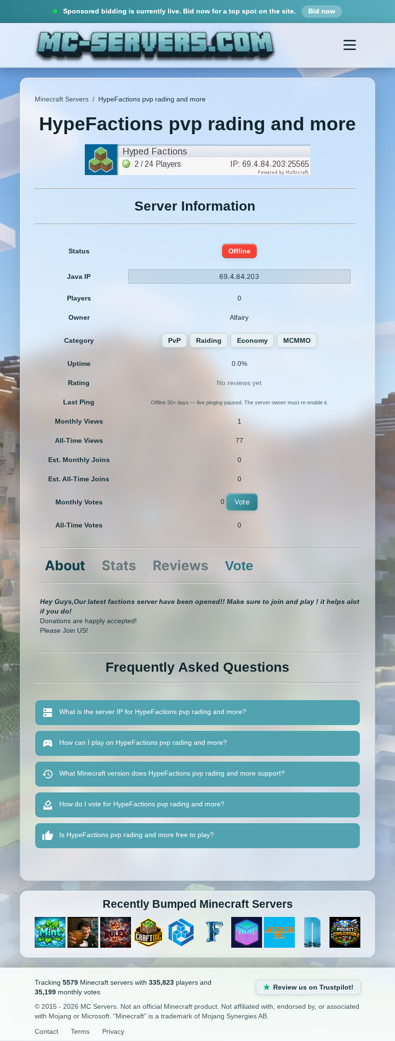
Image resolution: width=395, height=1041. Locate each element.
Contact (46, 1031)
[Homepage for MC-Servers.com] (155, 45)
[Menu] (350, 45)
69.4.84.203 (239, 276)
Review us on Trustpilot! (313, 987)
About (65, 565)
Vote (242, 502)
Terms (80, 1031)
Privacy (113, 1031)
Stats (119, 565)
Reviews (181, 565)
